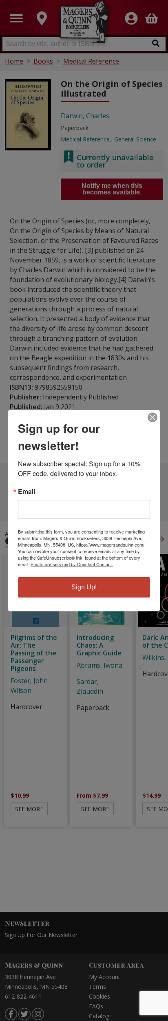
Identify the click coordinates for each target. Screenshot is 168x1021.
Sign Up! (84, 587)
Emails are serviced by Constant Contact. (72, 564)
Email (26, 491)
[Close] (152, 417)
